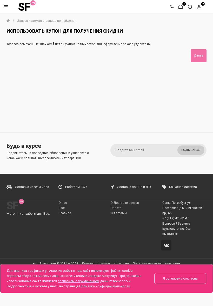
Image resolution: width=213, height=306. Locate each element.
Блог (61, 208)
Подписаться (191, 150)
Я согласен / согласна (180, 278)
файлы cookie (121, 271)
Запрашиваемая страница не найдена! (46, 21)
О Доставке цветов (124, 203)
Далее (198, 55)
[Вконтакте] (167, 246)
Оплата (115, 208)
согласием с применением (78, 281)
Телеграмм (118, 213)
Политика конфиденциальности (104, 286)
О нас (62, 203)
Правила (64, 213)
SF (24, 7)
